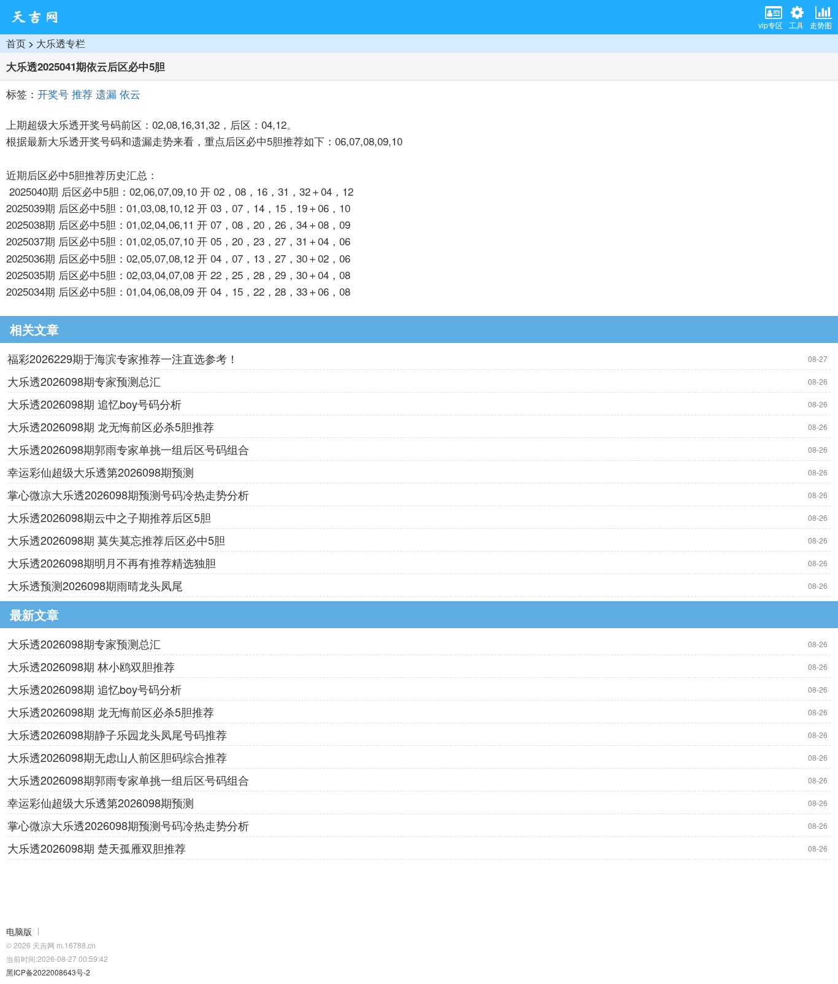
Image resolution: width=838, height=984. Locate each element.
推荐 (82, 93)
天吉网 (38, 17)
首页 (16, 43)
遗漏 (106, 93)
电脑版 (19, 931)
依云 (130, 93)
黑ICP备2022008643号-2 (48, 972)
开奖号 (53, 93)
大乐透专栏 (60, 43)
